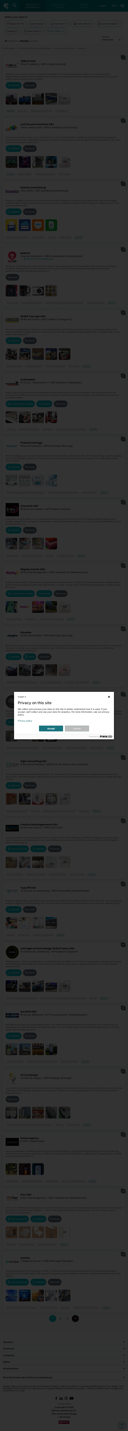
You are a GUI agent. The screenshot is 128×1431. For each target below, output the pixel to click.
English (21, 697)
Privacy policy (25, 721)
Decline (77, 728)
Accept (51, 728)
